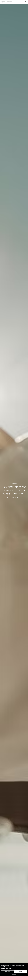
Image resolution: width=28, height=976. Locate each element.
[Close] (26, 965)
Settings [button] (14, 974)
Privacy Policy (8, 968)
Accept (20, 971)
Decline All (7, 971)
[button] (25, 2)
